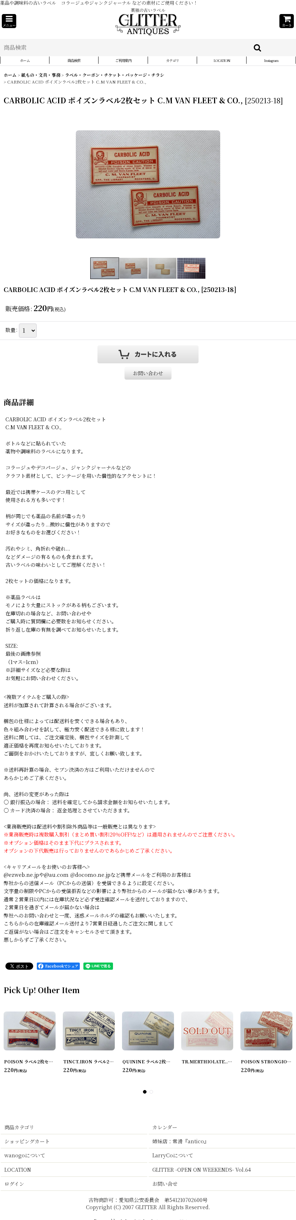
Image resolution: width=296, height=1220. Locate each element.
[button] (9, 21)
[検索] (258, 47)
